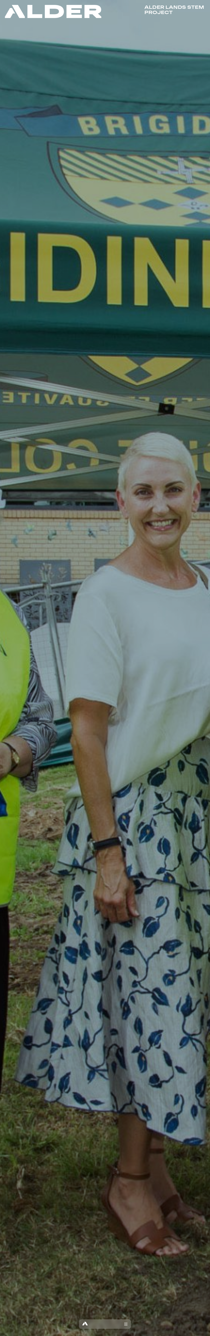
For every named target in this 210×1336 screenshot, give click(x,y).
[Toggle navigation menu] (126, 1324)
